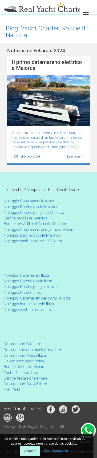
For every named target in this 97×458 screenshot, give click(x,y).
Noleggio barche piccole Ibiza (29, 303)
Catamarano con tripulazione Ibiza (33, 349)
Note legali (28, 426)
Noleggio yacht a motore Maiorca (33, 241)
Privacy (10, 426)
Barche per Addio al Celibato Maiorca (35, 223)
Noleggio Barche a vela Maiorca (31, 206)
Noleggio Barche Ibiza (22, 292)
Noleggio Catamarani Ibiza (26, 275)
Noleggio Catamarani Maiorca (29, 201)
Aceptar (30, 451)
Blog (44, 426)
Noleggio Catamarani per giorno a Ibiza (37, 298)
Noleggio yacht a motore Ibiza (30, 309)
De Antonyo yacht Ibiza (24, 361)
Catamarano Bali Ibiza (22, 343)
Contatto (58, 426)
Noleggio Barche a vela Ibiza (28, 281)
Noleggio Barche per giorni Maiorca (34, 212)
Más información (55, 450)
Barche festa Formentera (25, 378)
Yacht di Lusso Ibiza (21, 372)
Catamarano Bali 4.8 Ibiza (25, 383)
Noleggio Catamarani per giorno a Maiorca (40, 229)
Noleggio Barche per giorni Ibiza (31, 286)
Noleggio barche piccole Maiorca (32, 235)
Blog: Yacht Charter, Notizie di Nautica (46, 31)
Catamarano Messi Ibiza (25, 355)
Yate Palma (14, 389)
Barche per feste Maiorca (26, 218)
